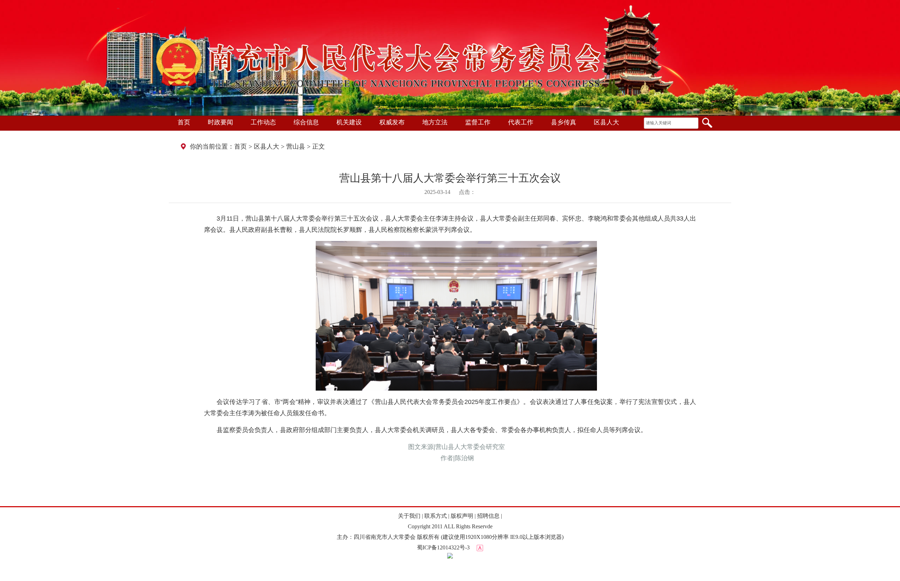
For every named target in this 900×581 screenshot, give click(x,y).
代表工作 (520, 122)
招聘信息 (488, 516)
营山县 (295, 146)
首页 (184, 122)
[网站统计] (480, 547)
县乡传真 (563, 122)
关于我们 (409, 516)
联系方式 (435, 516)
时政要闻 (220, 122)
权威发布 (392, 122)
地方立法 (435, 122)
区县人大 (606, 122)
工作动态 (263, 122)
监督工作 (477, 122)
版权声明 (462, 516)
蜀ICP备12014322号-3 (443, 547)
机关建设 (349, 122)
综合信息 (306, 122)
